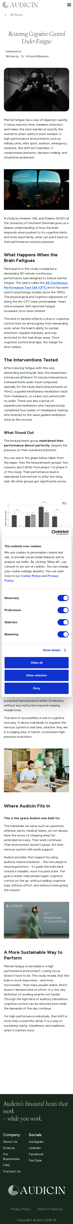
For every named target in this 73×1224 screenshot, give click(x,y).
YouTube (35, 1160)
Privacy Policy (20, 1209)
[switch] (63, 610)
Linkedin (35, 1148)
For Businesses (11, 1156)
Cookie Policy (31, 576)
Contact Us (12, 1171)
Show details (52, 650)
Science (9, 1148)
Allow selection (36, 675)
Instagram (36, 1142)
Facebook (36, 1154)
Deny (36, 688)
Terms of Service (50, 1209)
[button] (69, 5)
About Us (10, 1142)
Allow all (36, 662)
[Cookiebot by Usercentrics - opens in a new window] (52, 532)
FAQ (6, 1165)
